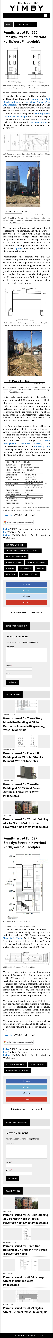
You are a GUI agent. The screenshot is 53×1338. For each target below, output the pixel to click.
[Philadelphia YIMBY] (26, 6)
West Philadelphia (29, 574)
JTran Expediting (38, 1065)
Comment (10, 646)
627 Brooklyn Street (15, 1065)
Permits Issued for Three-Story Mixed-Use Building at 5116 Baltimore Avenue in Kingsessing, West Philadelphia (24, 724)
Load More (26, 1325)
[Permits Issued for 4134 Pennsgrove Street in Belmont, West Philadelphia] (26, 1270)
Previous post (19, 612)
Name (8, 665)
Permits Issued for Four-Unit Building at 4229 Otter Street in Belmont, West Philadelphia (23, 757)
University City (42, 446)
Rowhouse (10, 574)
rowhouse (36, 99)
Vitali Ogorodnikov (13, 93)
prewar (19, 248)
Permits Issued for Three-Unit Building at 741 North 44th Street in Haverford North (25, 1249)
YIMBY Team (30, 926)
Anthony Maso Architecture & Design (26, 115)
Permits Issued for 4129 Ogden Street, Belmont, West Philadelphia (25, 1310)
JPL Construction (38, 122)
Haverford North (34, 101)
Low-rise (10, 568)
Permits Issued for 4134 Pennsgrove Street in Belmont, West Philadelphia (26, 1281)
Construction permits (16, 556)
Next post (35, 612)
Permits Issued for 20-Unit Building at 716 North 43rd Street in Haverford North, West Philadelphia (25, 823)
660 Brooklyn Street (15, 545)
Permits (40, 568)
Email (8, 673)
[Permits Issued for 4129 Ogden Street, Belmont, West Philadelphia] (26, 1301)
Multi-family (25, 568)
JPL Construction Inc (37, 562)
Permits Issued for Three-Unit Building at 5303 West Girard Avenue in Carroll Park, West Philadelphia (22, 790)
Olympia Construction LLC (17, 1071)
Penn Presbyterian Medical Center (26, 442)
